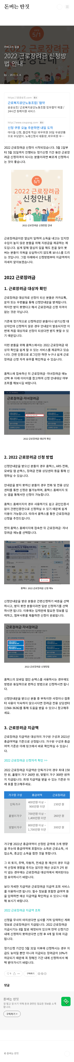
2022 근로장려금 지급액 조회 (22, 910)
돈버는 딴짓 (16, 6)
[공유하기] (14, 973)
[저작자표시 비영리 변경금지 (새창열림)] (42, 973)
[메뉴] (67, 6)
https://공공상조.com (20, 97)
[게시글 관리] (19, 973)
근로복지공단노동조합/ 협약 (26, 103)
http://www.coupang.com (23, 122)
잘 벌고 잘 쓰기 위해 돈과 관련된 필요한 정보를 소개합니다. (29, 1005)
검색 (59, 6)
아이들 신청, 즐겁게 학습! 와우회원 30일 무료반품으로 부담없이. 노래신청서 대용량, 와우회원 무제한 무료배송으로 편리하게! (37, 134)
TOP (67, 1053)
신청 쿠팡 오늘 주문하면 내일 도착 (30, 127)
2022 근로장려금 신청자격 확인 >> (25, 760)
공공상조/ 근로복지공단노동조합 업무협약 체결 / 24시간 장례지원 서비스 (36, 109)
